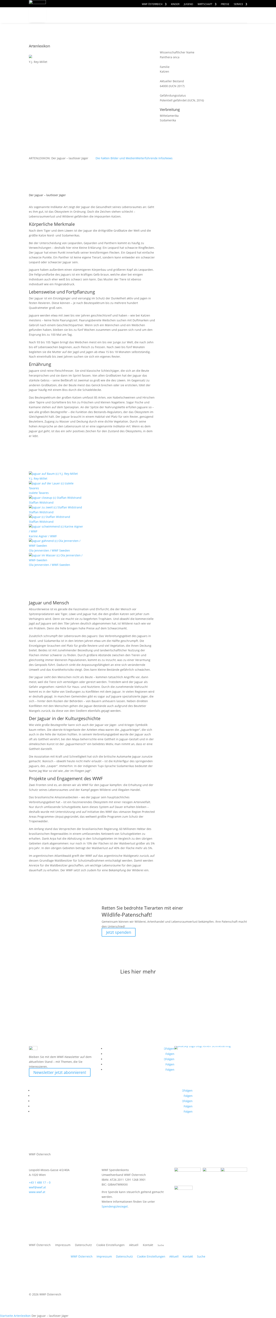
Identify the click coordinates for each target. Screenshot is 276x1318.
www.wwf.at (37, 1192)
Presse (225, 4)
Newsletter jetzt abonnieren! (59, 1072)
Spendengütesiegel (115, 1206)
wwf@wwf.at (37, 1187)
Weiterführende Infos (150, 158)
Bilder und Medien (123, 158)
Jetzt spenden (118, 932)
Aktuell (233, 11)
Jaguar (171, 282)
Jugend (188, 4)
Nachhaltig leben (77, 23)
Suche (201, 1256)
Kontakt (148, 1245)
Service (238, 4)
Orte (147, 15)
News (169, 158)
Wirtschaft (205, 4)
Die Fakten (103, 158)
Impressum (63, 1245)
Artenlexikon (22, 1316)
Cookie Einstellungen (110, 1245)
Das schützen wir (77, 15)
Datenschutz (83, 1245)
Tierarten (120, 15)
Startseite (6, 1316)
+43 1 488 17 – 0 (40, 1182)
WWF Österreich (152, 4)
